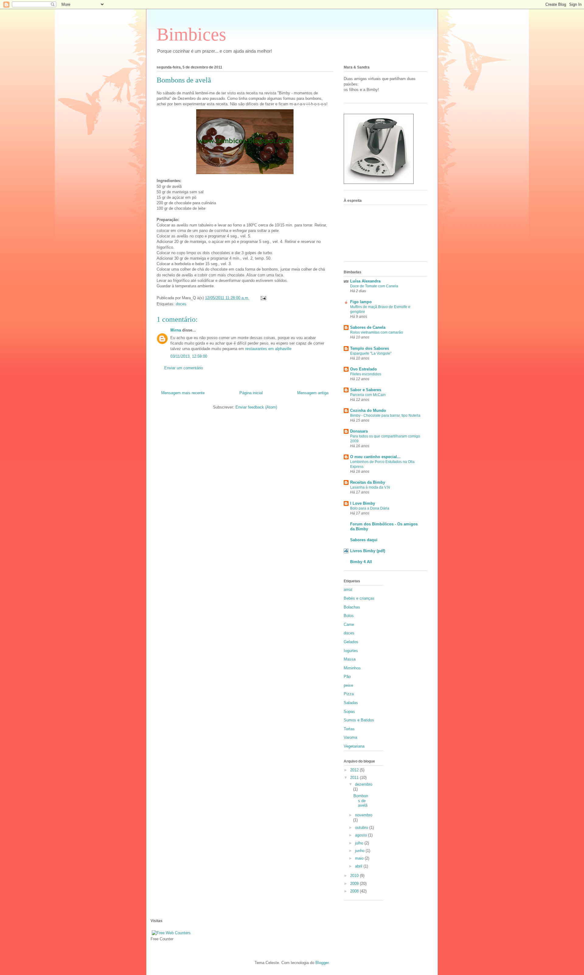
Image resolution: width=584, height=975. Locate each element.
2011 (355, 777)
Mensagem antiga (312, 393)
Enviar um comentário (183, 368)
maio (360, 858)
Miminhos (352, 668)
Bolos (349, 615)
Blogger (321, 962)
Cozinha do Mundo (368, 410)
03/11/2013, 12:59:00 (188, 356)
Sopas (349, 711)
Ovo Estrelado (363, 369)
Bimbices (191, 34)
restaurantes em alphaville (268, 348)
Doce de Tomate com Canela (374, 286)
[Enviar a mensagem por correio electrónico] (263, 298)
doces (181, 304)
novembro (363, 815)
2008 (355, 891)
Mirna (175, 330)
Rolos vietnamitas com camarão (376, 332)
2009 (355, 883)
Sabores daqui (363, 540)
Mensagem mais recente (183, 393)
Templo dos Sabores (369, 348)
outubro (362, 827)
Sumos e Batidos (359, 720)
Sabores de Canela (367, 327)
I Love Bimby (362, 503)
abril (359, 866)
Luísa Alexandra (365, 281)
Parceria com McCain (368, 395)
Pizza (349, 694)
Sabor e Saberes (365, 390)
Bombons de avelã (360, 801)
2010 (355, 875)
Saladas (351, 702)
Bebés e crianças (359, 598)
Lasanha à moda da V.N (370, 487)
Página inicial (251, 393)
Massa (350, 659)
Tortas (349, 729)
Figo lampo (361, 302)
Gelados (351, 642)
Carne (349, 624)
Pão (347, 676)
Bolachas (352, 607)
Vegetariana (354, 746)
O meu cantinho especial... (375, 456)
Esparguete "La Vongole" (370, 353)
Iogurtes (351, 650)
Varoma (350, 737)
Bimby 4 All (361, 561)
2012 (355, 770)
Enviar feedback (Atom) (256, 407)
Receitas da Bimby (367, 482)
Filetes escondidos (365, 374)
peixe (348, 685)
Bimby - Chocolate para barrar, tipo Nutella (385, 415)
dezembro (363, 784)
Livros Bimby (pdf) (367, 551)
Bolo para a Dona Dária (369, 508)
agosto (361, 835)
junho (360, 850)
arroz (348, 589)
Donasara (359, 431)
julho (359, 843)
